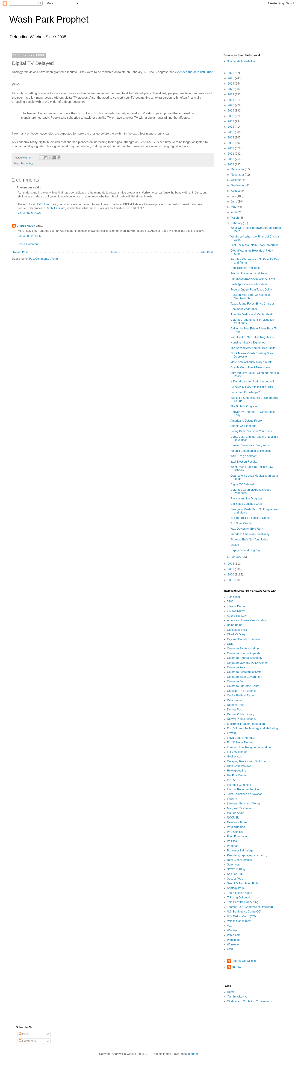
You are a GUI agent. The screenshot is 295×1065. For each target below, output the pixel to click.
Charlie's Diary (236, 634)
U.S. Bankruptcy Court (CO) (244, 911)
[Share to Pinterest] (59, 157)
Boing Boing (234, 625)
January (236, 557)
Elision (234, 544)
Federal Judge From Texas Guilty (251, 289)
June (234, 201)
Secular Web (235, 878)
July (234, 196)
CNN (230, 643)
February (237, 223)
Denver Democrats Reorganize (249, 445)
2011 (231, 153)
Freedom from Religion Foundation (249, 747)
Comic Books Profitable (245, 268)
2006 (231, 574)
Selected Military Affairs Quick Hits (251, 387)
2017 (231, 121)
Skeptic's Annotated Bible (243, 883)
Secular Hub (235, 874)
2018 (231, 116)
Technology (27, 163)
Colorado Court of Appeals (243, 653)
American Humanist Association (247, 620)
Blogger (193, 1054)
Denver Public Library (240, 714)
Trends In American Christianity (249, 534)
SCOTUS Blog (236, 869)
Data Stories (234, 700)
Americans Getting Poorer (246, 420)
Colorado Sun (236, 681)
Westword (233, 930)
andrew (236, 966)
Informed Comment (239, 784)
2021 (231, 100)
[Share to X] (50, 157)
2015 (231, 132)
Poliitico (232, 841)
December (238, 169)
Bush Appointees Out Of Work (248, 284)
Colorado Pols (236, 667)
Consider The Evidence (242, 690)
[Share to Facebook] (54, 157)
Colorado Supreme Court (243, 686)
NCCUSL (233, 817)
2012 (231, 148)
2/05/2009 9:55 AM (29, 213)
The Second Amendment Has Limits (252, 348)
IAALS (231, 780)
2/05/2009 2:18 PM (29, 236)
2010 (231, 159)
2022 (231, 94)
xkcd (230, 949)
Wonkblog (233, 940)
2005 (231, 580)
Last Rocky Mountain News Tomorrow (254, 245)
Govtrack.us (234, 756)
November (238, 174)
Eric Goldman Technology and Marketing (252, 728)
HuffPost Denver (237, 775)
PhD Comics (235, 831)
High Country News (239, 766)
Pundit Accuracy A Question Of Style (252, 278)
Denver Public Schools (241, 719)
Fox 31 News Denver (240, 742)
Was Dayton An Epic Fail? (246, 528)
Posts (25, 1034)
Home (114, 252)
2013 (231, 143)
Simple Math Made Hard (242, 61)
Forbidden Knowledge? (245, 392)
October (236, 180)
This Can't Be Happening (242, 902)
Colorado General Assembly (244, 658)
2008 (231, 563)
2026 (231, 73)
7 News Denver (236, 606)
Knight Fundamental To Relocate (250, 450)
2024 (231, 83)
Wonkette (233, 944)
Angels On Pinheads (243, 426)
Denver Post (234, 709)
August (235, 190)
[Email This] (41, 157)
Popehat (232, 846)
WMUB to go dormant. (244, 456)
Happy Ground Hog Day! (245, 550)
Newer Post (20, 252)
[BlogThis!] (46, 157)
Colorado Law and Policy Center (247, 662)
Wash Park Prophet (48, 19)
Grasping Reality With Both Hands (248, 761)
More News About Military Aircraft (250, 362)
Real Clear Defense (239, 860)
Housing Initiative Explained (248, 342)
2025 (231, 78)
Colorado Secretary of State (244, 672)
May (234, 206)
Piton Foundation (237, 836)
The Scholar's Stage (239, 893)
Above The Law (237, 615)
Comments (28, 1041)
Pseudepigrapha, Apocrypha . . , (247, 855)
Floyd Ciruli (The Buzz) (241, 737)
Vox (229, 925)
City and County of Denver (243, 639)
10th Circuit (234, 597)
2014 (231, 137)
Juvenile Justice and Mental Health (252, 314)
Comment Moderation (244, 309)
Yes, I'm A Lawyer (237, 996)
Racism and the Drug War (246, 498)
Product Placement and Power (249, 273)
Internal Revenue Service (243, 789)
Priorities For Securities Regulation (252, 337)
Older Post (206, 252)
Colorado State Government (244, 676)
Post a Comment (28, 244)
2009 (231, 164)
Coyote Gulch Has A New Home (250, 367)
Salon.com (233, 864)
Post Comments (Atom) (43, 258)
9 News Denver (236, 611)
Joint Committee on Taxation (245, 794)
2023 (231, 89)
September (238, 185)
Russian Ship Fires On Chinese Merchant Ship (250, 296)
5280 (230, 601)
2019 (231, 110)
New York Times (237, 822)
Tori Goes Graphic (241, 523)
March (235, 217)
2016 (231, 126)
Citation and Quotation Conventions (249, 1001)
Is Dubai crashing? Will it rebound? (252, 381)
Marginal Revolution (239, 808)
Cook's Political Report (241, 695)
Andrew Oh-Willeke (244, 960)
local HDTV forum (40, 204)
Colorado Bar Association (243, 648)
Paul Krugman (236, 827)
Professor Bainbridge (240, 850)
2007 (231, 569)
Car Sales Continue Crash (246, 503)
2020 (231, 105)
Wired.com (233, 935)
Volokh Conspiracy (239, 921)
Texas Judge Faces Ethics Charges (252, 303)
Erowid (231, 733)
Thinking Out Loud (238, 897)
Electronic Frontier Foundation (246, 723)
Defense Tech (235, 705)
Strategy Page (236, 888)
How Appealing (236, 770)
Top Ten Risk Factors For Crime (250, 517)
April (234, 212)
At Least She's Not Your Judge (249, 539)
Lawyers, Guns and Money (243, 803)
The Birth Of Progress (243, 406)
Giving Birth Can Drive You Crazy (251, 431)
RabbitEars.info (55, 208)
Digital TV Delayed (242, 484)
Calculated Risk (237, 629)
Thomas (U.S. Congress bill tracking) (250, 907)
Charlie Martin (26, 225)
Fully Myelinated (237, 752)
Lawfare (232, 799)
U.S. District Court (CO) (241, 916)
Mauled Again (235, 813)
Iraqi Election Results (243, 461)
